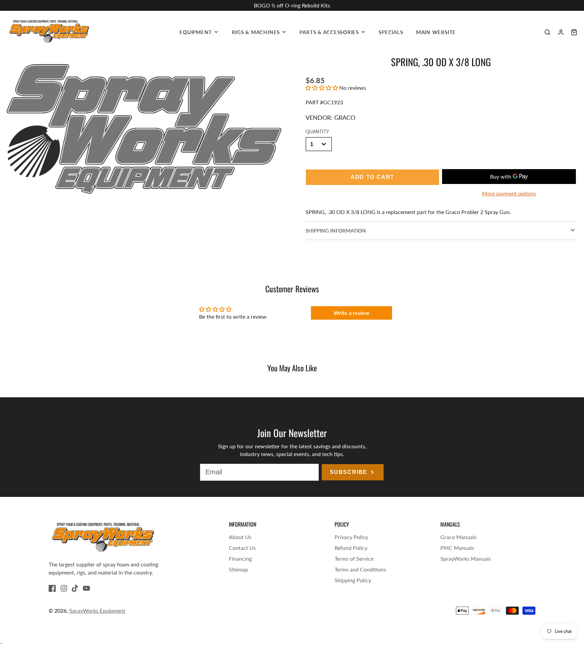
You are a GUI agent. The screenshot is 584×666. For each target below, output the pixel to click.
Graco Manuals (458, 537)
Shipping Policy (353, 580)
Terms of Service (354, 558)
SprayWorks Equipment (97, 610)
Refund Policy (351, 547)
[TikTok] (75, 588)
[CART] (574, 32)
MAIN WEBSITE (436, 32)
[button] (322, 87)
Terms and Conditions (360, 569)
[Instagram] (64, 588)
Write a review (351, 313)
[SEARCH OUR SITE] (547, 32)
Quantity (317, 131)
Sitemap (238, 569)
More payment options (509, 193)
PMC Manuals (457, 547)
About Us (240, 537)
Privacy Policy (351, 537)
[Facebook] (52, 588)
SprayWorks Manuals (465, 558)
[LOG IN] (561, 32)
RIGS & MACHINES (256, 32)
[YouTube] (86, 588)
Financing (240, 558)
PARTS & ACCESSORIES (329, 32)
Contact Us (242, 547)
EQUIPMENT (195, 32)
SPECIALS (391, 32)
